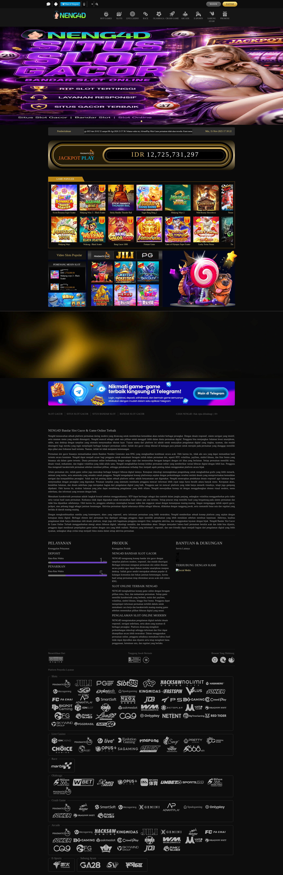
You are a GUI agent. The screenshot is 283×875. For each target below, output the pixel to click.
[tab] (102, 255)
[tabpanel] (141, 76)
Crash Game (172, 18)
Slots (119, 18)
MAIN (66, 197)
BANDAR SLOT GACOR (132, 414)
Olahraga (158, 18)
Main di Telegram (72, 4)
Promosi (224, 18)
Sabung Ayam (212, 19)
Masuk (213, 4)
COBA (104, 269)
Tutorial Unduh (270, 350)
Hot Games (106, 18)
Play (87, 158)
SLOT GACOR (55, 414)
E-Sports (198, 18)
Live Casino (132, 18)
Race (145, 18)
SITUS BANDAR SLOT (104, 414)
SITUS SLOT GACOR (77, 414)
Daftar (230, 4)
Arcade (185, 18)
